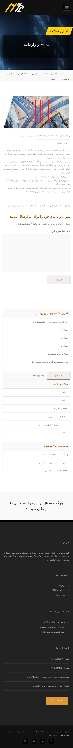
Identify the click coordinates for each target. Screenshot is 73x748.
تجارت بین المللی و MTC (55, 622)
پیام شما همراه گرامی (59, 231)
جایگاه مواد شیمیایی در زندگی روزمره (50, 321)
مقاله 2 (64, 346)
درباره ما (62, 585)
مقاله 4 (64, 329)
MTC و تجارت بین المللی (56, 470)
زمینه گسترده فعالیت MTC (55, 454)
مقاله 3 (64, 338)
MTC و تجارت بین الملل (19, 205)
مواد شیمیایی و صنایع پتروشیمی (53, 424)
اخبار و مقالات (48, 205)
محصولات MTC (58, 590)
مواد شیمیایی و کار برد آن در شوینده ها (50, 362)
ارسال (59, 279)
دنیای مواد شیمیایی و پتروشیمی (53, 462)
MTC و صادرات (60, 408)
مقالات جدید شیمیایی (58, 354)
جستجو (58, 375)
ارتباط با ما (60, 595)
